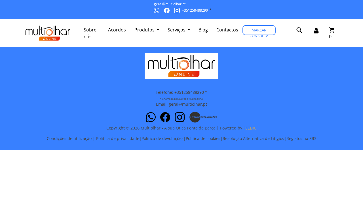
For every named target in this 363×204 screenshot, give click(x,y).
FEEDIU (250, 128)
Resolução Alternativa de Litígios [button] (253, 138)
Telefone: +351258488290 (180, 92)
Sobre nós (90, 33)
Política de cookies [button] (203, 138)
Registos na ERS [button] (301, 138)
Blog (203, 30)
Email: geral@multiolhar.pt (181, 104)
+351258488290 (195, 10)
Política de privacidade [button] (117, 138)
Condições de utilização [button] (69, 138)
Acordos (117, 30)
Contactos (227, 30)
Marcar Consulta (259, 31)
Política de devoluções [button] (162, 138)
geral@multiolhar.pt (169, 3)
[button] (299, 30)
